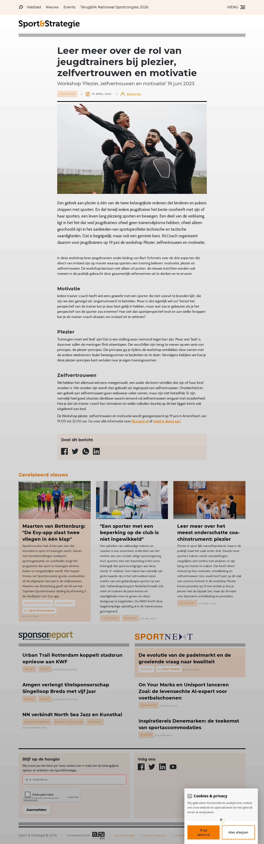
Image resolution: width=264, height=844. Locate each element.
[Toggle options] (221, 819)
